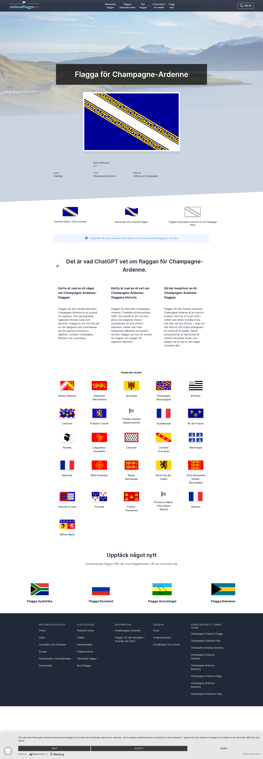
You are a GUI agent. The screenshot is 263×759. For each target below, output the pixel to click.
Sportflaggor (84, 665)
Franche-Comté (99, 423)
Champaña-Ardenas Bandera (207, 647)
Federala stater (85, 630)
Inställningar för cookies (166, 644)
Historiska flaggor (87, 658)
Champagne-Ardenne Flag (205, 640)
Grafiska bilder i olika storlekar (70, 221)
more (224, 748)
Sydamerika (45, 665)
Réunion (195, 506)
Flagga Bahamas (223, 601)
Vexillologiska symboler (128, 630)
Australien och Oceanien (52, 644)
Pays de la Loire (67, 506)
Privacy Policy (255, 754)
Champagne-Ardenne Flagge (207, 633)
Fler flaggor (143, 6)
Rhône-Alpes (67, 534)
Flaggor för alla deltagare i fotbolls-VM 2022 (129, 639)
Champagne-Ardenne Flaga (206, 676)
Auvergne (131, 395)
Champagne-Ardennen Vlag (206, 693)
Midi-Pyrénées (99, 475)
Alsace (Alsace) (67, 395)
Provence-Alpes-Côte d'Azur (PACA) (164, 506)
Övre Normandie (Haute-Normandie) (195, 479)
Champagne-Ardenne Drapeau (203, 656)
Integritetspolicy (162, 637)
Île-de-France (196, 423)
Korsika (67, 447)
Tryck (156, 630)
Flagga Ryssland (101, 601)
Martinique (195, 447)
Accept (139, 748)
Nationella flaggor (110, 6)
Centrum (67, 423)
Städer (81, 637)
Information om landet (159, 6)
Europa (43, 651)
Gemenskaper (84, 644)
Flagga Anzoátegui (162, 601)
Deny (54, 748)
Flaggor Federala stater (127, 6)
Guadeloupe (164, 423)
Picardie (99, 506)
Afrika (42, 630)
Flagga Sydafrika (39, 601)
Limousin (131, 447)
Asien (42, 637)
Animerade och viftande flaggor (131, 222)
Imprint (245, 754)
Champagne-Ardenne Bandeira (203, 685)
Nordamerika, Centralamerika (55, 658)
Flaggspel (172, 6)
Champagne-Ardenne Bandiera (203, 667)
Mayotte (67, 475)
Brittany (195, 395)
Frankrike (58, 176)
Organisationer (85, 651)
